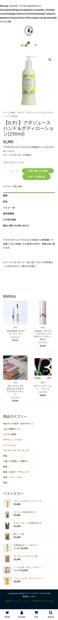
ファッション (9, 445)
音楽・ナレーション (13, 477)
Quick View (15, 322)
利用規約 (8, 601)
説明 (5, 195)
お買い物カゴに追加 (38, 170)
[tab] (29, 196)
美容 (5, 466)
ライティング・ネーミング (16, 450)
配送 (5, 201)
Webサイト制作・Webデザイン (18, 423)
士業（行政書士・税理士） (16, 461)
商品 (5, 455)
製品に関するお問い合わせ (16, 225)
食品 (5, 482)
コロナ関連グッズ (11, 428)
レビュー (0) (9, 207)
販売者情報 (8, 213)
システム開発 (9, 434)
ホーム (6, 112)
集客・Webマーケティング (16, 471)
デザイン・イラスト (13, 439)
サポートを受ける (36, 176)
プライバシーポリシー (22, 601)
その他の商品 (9, 219)
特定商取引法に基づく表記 (42, 601)
